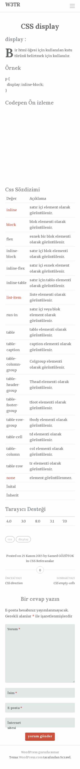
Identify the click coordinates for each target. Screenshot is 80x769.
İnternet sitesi (14, 725)
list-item (13, 297)
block (11, 224)
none (10, 478)
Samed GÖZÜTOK (61, 556)
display (23, 539)
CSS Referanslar (42, 561)
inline (11, 210)
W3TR (12, 4)
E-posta (14, 708)
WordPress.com (31, 757)
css (10, 539)
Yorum (13, 629)
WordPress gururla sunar (40, 752)
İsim (12, 693)
